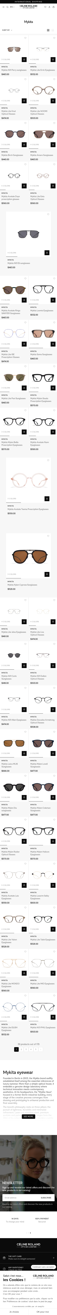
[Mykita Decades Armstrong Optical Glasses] (43, 699)
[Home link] (28, 6)
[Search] (7, 7)
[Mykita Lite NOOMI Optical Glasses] (43, 91)
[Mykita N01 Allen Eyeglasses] (14, 699)
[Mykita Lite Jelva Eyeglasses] (14, 611)
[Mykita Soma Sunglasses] (43, 334)
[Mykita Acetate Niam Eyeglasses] (43, 422)
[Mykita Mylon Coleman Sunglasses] (43, 787)
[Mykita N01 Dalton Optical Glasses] (43, 655)
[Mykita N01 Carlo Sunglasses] (14, 655)
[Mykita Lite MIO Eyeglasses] (43, 963)
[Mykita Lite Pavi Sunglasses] (14, 378)
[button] (7, 30)
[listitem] (28, 1257)
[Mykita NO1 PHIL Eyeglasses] (43, 1007)
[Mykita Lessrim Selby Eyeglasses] (43, 875)
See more (28, 1116)
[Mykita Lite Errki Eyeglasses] (43, 49)
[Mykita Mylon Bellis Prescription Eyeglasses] (14, 422)
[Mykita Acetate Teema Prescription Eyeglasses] (28, 480)
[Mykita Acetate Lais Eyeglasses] (14, 875)
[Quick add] (24, 59)
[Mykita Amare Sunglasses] (43, 134)
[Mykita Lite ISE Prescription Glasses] (14, 334)
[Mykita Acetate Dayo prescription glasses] (14, 176)
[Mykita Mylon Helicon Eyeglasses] (43, 831)
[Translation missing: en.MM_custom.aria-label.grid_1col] (53, 30)
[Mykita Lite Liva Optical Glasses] (43, 611)
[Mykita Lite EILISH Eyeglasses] (14, 1007)
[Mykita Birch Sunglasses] (14, 134)
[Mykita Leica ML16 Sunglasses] (14, 743)
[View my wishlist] (45, 7)
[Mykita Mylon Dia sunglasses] (14, 787)
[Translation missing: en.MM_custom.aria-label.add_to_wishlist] (25, 38)
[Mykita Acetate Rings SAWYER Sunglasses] (14, 290)
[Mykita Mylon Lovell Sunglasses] (43, 743)
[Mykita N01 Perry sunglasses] (14, 49)
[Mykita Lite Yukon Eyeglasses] (14, 919)
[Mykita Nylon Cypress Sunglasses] (28, 555)
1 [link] (16, 1049)
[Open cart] (53, 7)
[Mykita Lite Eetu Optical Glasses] (43, 176)
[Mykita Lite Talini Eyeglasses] (43, 919)
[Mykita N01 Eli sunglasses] (28, 234)
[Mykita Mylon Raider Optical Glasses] (14, 831)
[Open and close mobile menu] (3, 7)
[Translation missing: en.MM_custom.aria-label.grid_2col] (48, 30)
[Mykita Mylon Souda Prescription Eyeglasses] (43, 378)
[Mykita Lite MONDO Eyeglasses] (14, 963)
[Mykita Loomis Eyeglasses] (43, 290)
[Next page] (40, 1049)
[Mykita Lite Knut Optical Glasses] (14, 91)
